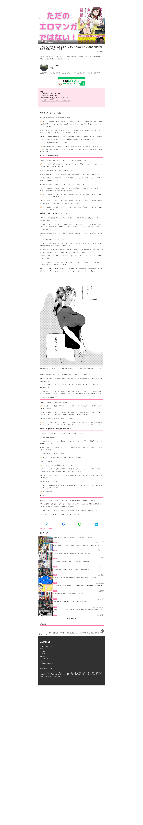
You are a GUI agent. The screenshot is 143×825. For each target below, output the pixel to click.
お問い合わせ (44, 659)
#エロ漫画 (51, 528)
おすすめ (42, 651)
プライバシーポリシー (46, 663)
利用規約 (42, 656)
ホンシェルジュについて (47, 646)
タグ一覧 (42, 654)
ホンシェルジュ (43, 633)
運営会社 (42, 661)
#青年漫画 (43, 528)
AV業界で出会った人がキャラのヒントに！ (55, 97)
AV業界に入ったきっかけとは (51, 93)
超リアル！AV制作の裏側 (50, 95)
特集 (41, 649)
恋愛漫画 (55, 633)
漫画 (50, 633)
